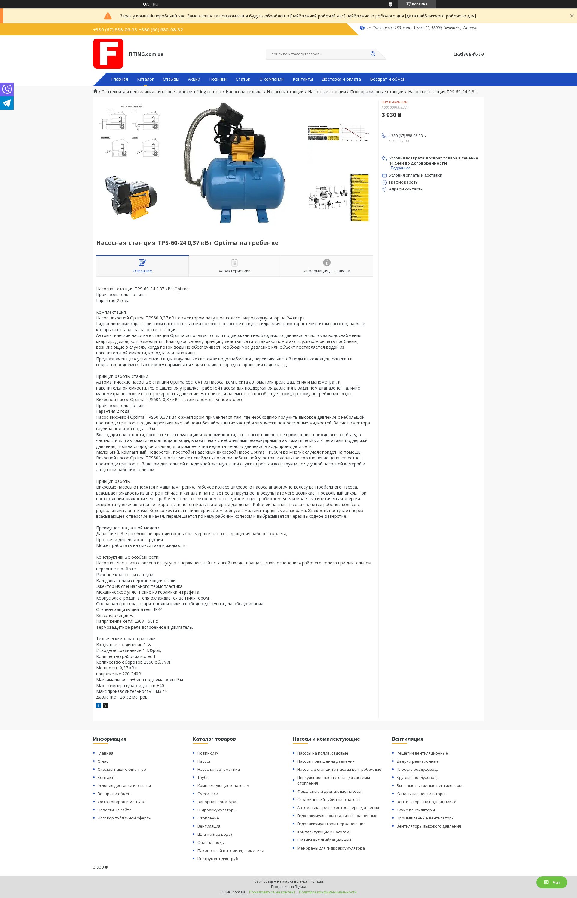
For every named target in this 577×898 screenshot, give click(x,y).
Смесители (207, 793)
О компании (271, 79)
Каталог (145, 79)
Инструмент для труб (217, 858)
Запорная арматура (216, 801)
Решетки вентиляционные (422, 753)
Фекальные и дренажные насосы (329, 791)
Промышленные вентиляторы (426, 818)
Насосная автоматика (218, 769)
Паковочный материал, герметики (230, 850)
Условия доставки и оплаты (124, 785)
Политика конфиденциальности (328, 892)
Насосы (204, 761)
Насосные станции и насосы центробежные (339, 769)
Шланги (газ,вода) (214, 834)
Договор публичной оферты (125, 818)
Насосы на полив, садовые (322, 753)
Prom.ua (316, 881)
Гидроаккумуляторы (217, 810)
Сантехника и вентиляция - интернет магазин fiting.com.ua (161, 91)
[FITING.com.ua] (108, 54)
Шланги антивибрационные (324, 840)
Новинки (218, 79)
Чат (556, 882)
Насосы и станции (285, 91)
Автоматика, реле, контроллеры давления (338, 807)
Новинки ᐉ (207, 753)
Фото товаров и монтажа (122, 801)
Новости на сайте (115, 810)
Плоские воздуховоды (418, 769)
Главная (119, 79)
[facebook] (98, 706)
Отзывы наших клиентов (122, 769)
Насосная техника (244, 91)
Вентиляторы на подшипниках (426, 801)
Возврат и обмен (387, 79)
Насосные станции (327, 91)
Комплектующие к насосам (223, 785)
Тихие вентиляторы (416, 810)
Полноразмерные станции (377, 91)
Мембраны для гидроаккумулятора (331, 848)
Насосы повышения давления (326, 761)
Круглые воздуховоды (418, 777)
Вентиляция (208, 826)
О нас (103, 761)
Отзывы (171, 79)
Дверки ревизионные (418, 761)
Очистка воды (211, 842)
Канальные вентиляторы (421, 793)
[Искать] (373, 54)
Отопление (208, 818)
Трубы (203, 777)
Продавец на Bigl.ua (288, 886)
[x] (105, 706)
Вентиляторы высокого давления (429, 826)
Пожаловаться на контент (272, 892)
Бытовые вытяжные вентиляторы (429, 785)
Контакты (303, 79)
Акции (194, 79)
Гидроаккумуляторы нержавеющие (331, 823)
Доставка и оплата (341, 79)
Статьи (243, 79)
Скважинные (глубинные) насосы (328, 799)
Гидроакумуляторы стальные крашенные (337, 815)
